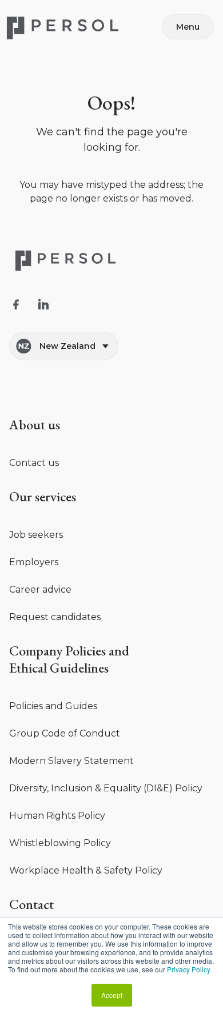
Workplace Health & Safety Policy (85, 870)
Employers (33, 562)
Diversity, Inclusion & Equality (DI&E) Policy (105, 788)
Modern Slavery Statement (71, 760)
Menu (188, 27)
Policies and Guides (53, 706)
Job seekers (36, 534)
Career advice (40, 589)
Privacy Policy (188, 969)
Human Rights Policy (57, 815)
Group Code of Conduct (64, 733)
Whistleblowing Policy (60, 843)
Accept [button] (111, 995)
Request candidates (55, 616)
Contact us (34, 462)
